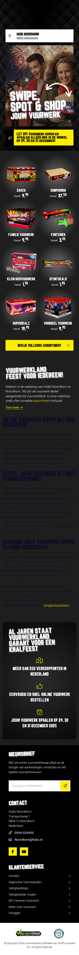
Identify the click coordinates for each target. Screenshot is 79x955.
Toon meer (12, 407)
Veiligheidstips (18, 888)
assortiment (42, 401)
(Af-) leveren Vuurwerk (24, 900)
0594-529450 (24, 833)
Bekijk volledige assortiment (39, 345)
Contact (14, 876)
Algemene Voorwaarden (25, 882)
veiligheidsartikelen (56, 605)
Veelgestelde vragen (22, 894)
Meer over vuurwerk (22, 907)
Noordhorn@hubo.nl (28, 839)
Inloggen (14, 913)
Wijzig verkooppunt (27, 38)
